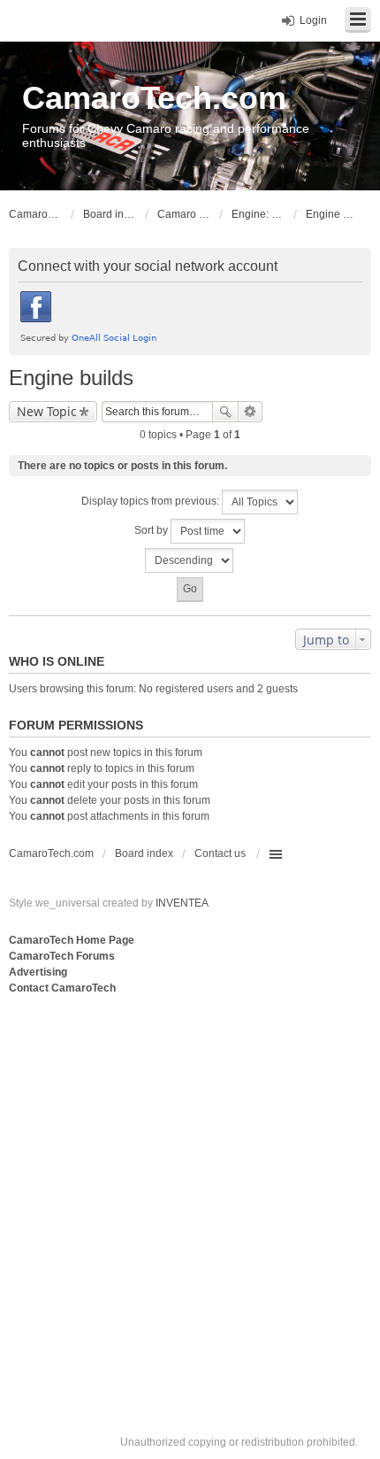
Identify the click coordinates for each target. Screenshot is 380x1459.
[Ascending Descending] (190, 560)
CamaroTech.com (154, 98)
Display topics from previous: (151, 501)
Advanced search (250, 411)
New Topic (47, 411)
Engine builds (71, 378)
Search (225, 411)
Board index (144, 853)
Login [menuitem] (313, 20)
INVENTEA (182, 903)
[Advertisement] (190, 1197)
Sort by (152, 530)
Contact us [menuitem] (220, 853)
